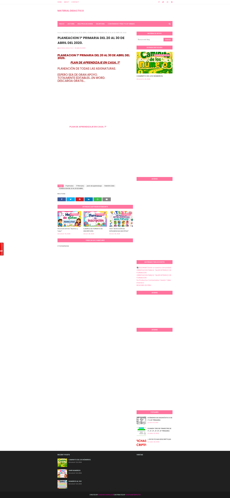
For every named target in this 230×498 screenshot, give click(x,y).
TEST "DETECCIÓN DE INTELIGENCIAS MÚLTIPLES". (119, 230)
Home (60, 2)
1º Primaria (80, 186)
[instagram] (167, 2)
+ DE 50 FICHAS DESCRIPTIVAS (159, 439)
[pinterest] (171, 2)
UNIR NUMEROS (74, 470)
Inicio (59, 33)
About (66, 2)
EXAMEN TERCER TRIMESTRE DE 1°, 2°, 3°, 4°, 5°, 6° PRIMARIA (159, 429)
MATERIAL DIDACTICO (71, 10)
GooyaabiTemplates (133, 495)
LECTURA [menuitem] (70, 24)
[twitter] (163, 2)
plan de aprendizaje (94, 186)
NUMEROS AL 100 (75, 481)
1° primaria (69, 186)
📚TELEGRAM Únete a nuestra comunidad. (154, 267)
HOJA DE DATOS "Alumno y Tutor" (68, 230)
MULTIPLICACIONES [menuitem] (85, 24)
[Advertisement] (95, 108)
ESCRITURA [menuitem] (100, 24)
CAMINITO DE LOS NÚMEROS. (150, 76)
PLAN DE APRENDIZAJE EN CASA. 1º (87, 126)
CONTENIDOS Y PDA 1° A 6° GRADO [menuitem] (121, 24)
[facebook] (159, 2)
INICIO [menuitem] (61, 24)
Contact (75, 2)
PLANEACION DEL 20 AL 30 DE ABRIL (74, 33)
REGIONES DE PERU (144, 285)
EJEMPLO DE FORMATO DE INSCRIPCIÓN (93, 230)
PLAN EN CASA (109, 186)
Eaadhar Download (105, 495)
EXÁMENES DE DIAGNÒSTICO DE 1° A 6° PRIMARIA (160, 419)
